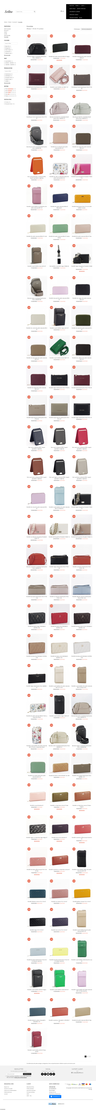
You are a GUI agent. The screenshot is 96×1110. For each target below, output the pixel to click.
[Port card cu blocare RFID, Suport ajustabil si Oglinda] (36, 435)
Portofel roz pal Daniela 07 (36, 805)
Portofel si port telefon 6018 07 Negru (36, 989)
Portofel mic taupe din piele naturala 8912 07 (81, 147)
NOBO (6, 81)
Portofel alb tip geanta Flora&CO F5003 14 (59, 537)
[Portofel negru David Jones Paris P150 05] (59, 375)
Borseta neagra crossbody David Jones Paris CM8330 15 (36, 57)
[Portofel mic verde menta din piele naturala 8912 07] (36, 763)
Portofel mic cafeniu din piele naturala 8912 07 (81, 358)
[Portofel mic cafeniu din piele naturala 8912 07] (81, 345)
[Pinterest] (45, 1074)
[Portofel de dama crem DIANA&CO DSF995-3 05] (59, 644)
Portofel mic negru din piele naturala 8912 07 (81, 298)
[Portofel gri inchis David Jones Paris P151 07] (36, 104)
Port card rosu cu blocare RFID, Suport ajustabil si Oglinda (81, 448)
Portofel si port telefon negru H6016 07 (59, 716)
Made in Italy (8, 79)
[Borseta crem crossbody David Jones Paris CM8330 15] (59, 733)
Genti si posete (7, 29)
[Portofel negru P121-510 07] (36, 917)
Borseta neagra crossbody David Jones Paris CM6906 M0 (81, 746)
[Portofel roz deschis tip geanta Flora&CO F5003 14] (36, 524)
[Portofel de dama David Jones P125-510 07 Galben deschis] (59, 947)
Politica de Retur (30, 1088)
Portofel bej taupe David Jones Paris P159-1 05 (36, 597)
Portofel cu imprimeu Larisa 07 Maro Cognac (82, 806)
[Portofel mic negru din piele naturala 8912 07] (81, 286)
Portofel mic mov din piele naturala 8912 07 (37, 507)
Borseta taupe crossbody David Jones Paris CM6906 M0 (36, 298)
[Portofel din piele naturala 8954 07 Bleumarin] (59, 194)
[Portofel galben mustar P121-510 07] (81, 889)
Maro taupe (8, 49)
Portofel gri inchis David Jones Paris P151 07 (36, 117)
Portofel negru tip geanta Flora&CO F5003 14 (81, 507)
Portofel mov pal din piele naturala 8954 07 (59, 298)
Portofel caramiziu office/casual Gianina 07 (82, 838)
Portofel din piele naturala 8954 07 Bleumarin (59, 207)
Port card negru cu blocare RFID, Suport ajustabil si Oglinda (59, 477)
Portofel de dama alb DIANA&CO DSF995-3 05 (81, 656)
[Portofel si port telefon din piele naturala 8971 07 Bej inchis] (81, 674)
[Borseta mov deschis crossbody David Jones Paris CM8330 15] (59, 104)
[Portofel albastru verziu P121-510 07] (36, 889)
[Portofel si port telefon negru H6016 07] (59, 703)
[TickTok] (51, 1074)
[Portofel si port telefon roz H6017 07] (59, 75)
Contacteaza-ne (56, 1096)
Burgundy (7, 48)
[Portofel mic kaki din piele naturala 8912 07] (81, 316)
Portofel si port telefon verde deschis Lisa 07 (81, 960)
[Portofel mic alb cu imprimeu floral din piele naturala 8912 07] (59, 164)
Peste (6, 89)
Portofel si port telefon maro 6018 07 (37, 266)
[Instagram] (53, 1074)
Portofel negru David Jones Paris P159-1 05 (59, 567)
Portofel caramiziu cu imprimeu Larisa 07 (59, 869)
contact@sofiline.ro (78, 1072)
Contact (6, 1094)
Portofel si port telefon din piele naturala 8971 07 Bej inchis (81, 686)
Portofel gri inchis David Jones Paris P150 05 (81, 87)
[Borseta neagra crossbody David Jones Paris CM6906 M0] (81, 733)
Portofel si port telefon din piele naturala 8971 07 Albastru (59, 507)
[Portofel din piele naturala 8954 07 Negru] (59, 44)
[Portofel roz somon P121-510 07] (59, 889)
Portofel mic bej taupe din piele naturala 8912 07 (37, 358)
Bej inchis (7, 46)
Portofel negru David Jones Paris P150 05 (59, 387)
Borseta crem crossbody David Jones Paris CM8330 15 (59, 746)
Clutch (5, 32)
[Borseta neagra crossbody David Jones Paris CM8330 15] (36, 44)
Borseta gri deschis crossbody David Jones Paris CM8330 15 (82, 117)
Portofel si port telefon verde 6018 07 (59, 989)
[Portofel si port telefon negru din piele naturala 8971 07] (81, 857)
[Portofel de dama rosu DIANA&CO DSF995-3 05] (59, 614)
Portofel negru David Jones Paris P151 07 (82, 417)
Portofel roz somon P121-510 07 (59, 901)
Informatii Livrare (75, 11)
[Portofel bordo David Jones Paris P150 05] (81, 375)
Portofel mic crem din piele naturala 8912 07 (36, 328)
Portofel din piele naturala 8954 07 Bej (81, 1020)
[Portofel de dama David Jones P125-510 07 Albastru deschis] (36, 947)
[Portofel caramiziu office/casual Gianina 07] (81, 825)
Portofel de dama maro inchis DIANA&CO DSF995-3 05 (81, 627)
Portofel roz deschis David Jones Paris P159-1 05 (59, 597)
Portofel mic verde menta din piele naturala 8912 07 (36, 776)
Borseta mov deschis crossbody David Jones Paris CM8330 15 (59, 117)
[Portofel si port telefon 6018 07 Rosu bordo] (36, 1038)
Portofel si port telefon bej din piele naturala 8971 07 (82, 930)
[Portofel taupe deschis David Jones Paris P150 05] (36, 405)
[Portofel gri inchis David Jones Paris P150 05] (81, 75)
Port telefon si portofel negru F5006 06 (59, 266)
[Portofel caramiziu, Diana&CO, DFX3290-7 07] (59, 1008)
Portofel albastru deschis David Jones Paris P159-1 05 (81, 597)
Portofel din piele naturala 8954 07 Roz (82, 236)
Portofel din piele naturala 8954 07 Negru (59, 56)
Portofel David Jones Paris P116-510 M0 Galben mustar (82, 207)
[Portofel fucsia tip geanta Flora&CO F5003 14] (81, 164)
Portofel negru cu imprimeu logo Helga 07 (36, 837)
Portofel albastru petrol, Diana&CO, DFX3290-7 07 (37, 1020)
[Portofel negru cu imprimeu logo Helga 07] (36, 825)
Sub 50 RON (8, 61)
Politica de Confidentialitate (20, 1077)
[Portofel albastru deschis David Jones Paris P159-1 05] (81, 584)
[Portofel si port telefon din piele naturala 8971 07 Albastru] (59, 495)
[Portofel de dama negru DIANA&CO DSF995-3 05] (36, 614)
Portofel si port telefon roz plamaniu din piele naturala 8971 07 (37, 207)
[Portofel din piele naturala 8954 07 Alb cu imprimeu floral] (36, 703)
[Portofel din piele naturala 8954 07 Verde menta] (59, 224)
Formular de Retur (31, 1092)
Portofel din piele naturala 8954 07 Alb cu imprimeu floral (36, 716)
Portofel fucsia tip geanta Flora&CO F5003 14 (81, 177)
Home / (6, 22)
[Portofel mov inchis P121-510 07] (59, 917)
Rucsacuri (6, 30)
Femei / (10, 22)
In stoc (6, 102)
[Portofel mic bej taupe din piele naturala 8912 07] (36, 345)
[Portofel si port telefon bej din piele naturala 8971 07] (81, 917)
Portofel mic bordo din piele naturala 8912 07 (36, 388)
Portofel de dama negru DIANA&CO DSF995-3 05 (37, 627)
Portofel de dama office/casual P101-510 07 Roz (37, 870)
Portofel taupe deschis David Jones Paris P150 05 (37, 418)
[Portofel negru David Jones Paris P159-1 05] (59, 554)
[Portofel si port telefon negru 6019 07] (59, 316)
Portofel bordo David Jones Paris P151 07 (37, 87)
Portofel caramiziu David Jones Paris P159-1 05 (82, 567)
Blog (80, 17)
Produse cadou (74, 14)
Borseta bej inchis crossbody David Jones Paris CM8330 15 (81, 716)
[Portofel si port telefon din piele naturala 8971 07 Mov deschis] (81, 977)
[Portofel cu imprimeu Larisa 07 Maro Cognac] (81, 793)
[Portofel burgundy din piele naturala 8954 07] (81, 44)
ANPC (28, 1094)
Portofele (6, 37)
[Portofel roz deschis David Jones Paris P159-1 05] (59, 584)
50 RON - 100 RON (9, 63)
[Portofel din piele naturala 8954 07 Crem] (36, 224)
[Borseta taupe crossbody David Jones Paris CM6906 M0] (36, 286)
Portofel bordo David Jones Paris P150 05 (82, 387)
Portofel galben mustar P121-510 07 (82, 901)
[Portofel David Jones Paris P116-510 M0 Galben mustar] (81, 194)
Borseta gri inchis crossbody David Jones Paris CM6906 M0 (37, 147)
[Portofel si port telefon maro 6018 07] (36, 254)
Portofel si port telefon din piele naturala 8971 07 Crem (59, 686)
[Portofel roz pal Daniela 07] (36, 793)
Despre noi (6, 1087)
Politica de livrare (8, 1092)
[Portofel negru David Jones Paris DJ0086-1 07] (36, 674)
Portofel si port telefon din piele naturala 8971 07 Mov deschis (81, 990)
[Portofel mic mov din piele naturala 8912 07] (36, 495)
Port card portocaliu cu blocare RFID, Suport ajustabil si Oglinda (37, 177)
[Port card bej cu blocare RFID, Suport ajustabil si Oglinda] (81, 465)
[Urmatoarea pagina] (90, 1056)
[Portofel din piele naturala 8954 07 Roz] (81, 224)
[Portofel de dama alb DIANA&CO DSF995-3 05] (81, 644)
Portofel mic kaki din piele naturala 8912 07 (82, 328)
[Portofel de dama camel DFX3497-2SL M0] (59, 763)
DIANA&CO (7, 75)
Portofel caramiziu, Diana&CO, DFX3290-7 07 (59, 1020)
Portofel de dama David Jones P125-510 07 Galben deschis (59, 960)
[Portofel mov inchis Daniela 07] (59, 825)
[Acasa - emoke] (8, 12)
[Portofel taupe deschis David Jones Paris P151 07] (59, 405)
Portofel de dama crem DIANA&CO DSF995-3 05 (59, 656)
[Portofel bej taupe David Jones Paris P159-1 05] (36, 584)
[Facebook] (42, 1074)
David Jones (8, 74)
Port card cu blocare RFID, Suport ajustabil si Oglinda (36, 448)
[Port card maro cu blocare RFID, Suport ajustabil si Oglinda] (36, 465)
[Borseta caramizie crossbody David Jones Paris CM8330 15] (36, 554)
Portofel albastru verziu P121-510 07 (37, 901)
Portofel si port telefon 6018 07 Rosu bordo (37, 1050)
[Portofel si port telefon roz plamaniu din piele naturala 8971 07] (36, 194)
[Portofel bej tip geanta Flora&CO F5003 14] (81, 524)
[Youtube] (48, 1074)
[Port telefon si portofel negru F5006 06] (59, 254)
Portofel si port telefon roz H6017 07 (59, 87)
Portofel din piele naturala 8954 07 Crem (37, 236)
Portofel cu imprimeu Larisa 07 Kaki (59, 805)
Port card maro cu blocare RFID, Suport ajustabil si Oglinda (36, 477)
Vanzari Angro (74, 17)
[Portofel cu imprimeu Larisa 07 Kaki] (59, 793)
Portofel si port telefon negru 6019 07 (59, 328)
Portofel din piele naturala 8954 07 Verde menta (59, 237)
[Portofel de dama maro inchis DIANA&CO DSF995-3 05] (81, 614)
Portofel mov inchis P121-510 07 (59, 930)
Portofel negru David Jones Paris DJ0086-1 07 (36, 686)
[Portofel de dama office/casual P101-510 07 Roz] (36, 857)
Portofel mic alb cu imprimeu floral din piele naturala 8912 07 (59, 177)
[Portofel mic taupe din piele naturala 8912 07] (81, 134)
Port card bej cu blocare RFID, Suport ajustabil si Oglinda (81, 477)
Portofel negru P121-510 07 (37, 930)
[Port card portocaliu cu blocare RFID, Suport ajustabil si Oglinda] (36, 164)
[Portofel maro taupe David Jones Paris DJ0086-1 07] (81, 763)
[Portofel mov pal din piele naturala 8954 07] (59, 286)
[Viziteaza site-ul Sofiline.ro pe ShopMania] (52, 1104)
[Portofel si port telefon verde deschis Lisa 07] (81, 947)
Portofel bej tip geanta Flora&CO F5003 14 (81, 537)
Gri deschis (7, 51)
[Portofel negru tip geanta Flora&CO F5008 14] (81, 254)
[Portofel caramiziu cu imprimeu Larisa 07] (59, 857)
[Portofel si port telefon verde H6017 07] (59, 345)
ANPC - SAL (29, 1095)
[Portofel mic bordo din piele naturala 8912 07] (36, 375)
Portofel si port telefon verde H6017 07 (59, 358)
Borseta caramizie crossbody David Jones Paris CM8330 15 (36, 567)
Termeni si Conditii (8, 1088)
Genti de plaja (7, 35)
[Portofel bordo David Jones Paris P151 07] (36, 75)
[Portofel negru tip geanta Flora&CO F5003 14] (81, 495)
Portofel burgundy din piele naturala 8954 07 (82, 57)
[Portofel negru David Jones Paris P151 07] (81, 405)
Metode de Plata (30, 1087)
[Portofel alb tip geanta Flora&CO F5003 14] (59, 524)
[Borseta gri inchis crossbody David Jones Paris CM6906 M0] (36, 134)
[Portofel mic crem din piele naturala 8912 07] (36, 316)
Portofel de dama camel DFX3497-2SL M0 (59, 775)
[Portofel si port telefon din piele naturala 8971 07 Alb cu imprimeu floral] (36, 733)
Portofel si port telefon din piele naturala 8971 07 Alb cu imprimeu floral (36, 746)
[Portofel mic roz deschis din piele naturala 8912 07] (59, 134)
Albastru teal (8, 53)
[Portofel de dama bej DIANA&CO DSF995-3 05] (36, 644)
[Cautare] (34, 11)
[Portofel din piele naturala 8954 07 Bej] (81, 1008)
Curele (5, 33)
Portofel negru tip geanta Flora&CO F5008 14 (81, 266)
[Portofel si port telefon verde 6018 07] (59, 977)
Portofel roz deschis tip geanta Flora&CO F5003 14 (37, 537)
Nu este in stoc (8, 104)
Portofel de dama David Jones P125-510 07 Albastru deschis (37, 960)
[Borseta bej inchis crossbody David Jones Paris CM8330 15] (81, 703)
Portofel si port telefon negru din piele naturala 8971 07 (81, 870)
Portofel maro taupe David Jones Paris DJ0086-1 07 (81, 776)
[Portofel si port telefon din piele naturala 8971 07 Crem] (59, 674)
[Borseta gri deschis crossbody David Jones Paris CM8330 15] (81, 104)
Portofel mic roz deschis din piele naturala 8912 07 (59, 147)
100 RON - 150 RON (9, 64)
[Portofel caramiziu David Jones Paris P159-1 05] (81, 554)
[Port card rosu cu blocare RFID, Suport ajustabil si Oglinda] (81, 435)
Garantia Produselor (31, 1090)
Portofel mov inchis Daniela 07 (59, 837)
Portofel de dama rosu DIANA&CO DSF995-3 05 (59, 627)
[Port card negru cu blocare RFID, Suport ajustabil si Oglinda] (59, 465)
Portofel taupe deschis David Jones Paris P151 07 (59, 418)
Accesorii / (15, 22)
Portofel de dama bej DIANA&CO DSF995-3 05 (36, 656)
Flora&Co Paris (8, 77)
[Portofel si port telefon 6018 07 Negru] (36, 977)
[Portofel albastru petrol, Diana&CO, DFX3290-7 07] (36, 1008)
